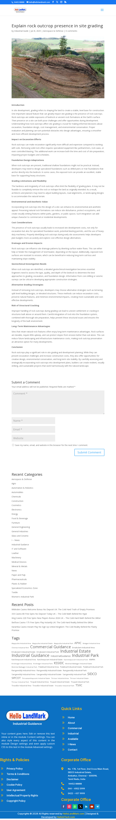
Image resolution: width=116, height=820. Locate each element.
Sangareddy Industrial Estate (48, 674)
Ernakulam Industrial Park (48, 652)
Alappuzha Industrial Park (63, 643)
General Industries (20, 531)
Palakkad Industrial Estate (71, 667)
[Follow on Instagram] (69, 806)
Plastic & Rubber (19, 583)
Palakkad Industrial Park (93, 667)
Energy (15, 514)
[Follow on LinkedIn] (86, 806)
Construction (17, 501)
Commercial (75, 728)
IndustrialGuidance (61, 656)
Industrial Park (85, 655)
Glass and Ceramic (20, 535)
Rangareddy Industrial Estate (49, 670)
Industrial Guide (21, 31)
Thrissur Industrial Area (60, 678)
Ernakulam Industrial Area (83, 647)
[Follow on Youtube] (92, 806)
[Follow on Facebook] (63, 806)
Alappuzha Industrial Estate (42, 643)
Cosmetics (16, 505)
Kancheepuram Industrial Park (76, 660)
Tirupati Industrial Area (39, 682)
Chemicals (16, 496)
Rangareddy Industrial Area (23, 670)
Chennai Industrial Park (20, 648)
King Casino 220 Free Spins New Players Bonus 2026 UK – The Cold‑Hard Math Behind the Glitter (56, 618)
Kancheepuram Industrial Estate (50, 659)
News (14, 570)
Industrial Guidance (20, 544)
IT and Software (19, 548)
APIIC (77, 643)
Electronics (17, 509)
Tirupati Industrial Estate (60, 682)
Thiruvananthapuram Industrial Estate (36, 678)
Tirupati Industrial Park (80, 682)
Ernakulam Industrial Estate (23, 652)
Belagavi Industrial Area (91, 643)
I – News (16, 540)
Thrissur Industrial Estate (79, 678)
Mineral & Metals (19, 566)
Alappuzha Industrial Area (21, 643)
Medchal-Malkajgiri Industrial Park (24, 667)
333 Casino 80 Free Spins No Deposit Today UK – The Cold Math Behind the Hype (49, 613)
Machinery (16, 557)
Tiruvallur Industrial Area (21, 685)
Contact (72, 749)
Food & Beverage (20, 518)
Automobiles (17, 492)
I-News (72, 744)
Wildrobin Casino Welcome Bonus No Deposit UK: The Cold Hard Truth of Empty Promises (53, 609)
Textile (15, 592)
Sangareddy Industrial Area (23, 674)
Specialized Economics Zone (25, 588)
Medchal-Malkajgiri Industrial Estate (78, 664)
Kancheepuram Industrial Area (24, 659)
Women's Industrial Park (23, 596)
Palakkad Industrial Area (48, 667)
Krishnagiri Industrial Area (22, 664)
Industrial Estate (75, 651)
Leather (15, 553)
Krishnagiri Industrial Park (43, 664)
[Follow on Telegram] (97, 806)
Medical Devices (19, 562)
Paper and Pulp (18, 575)
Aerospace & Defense (53, 31)
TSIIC (78, 685)
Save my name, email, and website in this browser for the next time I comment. (51, 445)
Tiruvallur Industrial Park (64, 686)
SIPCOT (16, 678)
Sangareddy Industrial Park (74, 674)
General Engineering (21, 527)
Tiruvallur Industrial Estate (43, 685)
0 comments (71, 31)
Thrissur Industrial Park (20, 682)
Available (73, 738)
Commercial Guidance (50, 647)
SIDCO (92, 674)
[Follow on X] (80, 806)
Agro (14, 483)
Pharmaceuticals (19, 579)
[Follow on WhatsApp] (75, 806)
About (71, 722)
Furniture (16, 522)
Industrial (73, 733)
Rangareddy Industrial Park (75, 670)
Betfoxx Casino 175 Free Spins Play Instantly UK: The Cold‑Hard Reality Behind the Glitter (52, 622)
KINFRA (92, 659)
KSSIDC (59, 663)
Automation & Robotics (22, 487)
